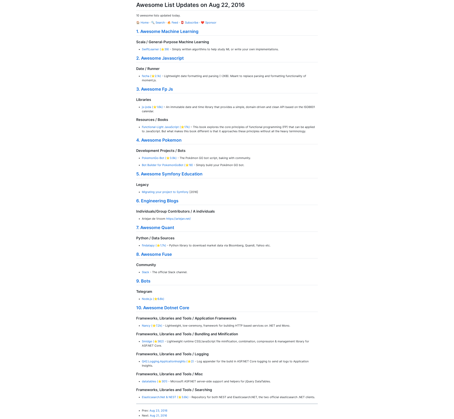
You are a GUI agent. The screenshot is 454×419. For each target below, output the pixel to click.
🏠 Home (142, 22)
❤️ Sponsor (208, 22)
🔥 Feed (172, 22)
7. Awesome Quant (155, 227)
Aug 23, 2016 (158, 410)
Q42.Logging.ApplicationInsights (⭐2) (168, 361)
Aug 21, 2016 (158, 415)
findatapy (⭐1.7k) (154, 245)
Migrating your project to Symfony (165, 192)
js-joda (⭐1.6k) (152, 107)
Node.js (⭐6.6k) (153, 299)
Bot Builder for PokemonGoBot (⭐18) (167, 165)
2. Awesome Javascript (160, 58)
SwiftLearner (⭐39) (155, 49)
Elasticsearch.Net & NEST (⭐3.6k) (165, 397)
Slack (145, 272)
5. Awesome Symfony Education (169, 173)
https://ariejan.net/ (178, 218)
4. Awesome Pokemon (159, 140)
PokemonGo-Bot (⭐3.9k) (159, 158)
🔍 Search (158, 22)
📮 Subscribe (189, 22)
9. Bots (143, 281)
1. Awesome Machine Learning (167, 31)
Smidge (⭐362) (153, 341)
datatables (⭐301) (154, 381)
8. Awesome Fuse (154, 254)
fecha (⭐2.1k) (151, 76)
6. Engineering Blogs (157, 200)
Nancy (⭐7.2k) (152, 325)
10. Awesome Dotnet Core (162, 307)
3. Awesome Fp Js (154, 89)
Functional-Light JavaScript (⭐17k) (166, 127)
